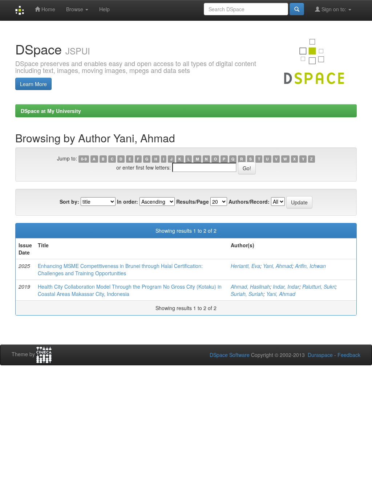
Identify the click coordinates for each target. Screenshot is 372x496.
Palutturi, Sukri (318, 286)
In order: (127, 201)
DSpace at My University (51, 110)
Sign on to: (334, 9)
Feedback (348, 354)
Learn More (33, 84)
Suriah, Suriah (247, 293)
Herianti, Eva (245, 265)
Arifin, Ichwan (310, 265)
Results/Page (192, 201)
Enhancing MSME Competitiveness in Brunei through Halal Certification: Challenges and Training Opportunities (120, 269)
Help (104, 9)
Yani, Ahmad (277, 265)
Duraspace (320, 354)
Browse (75, 9)
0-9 (84, 159)
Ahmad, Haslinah (250, 286)
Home (47, 9)
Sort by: (69, 201)
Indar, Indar (286, 286)
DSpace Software (230, 354)
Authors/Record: (249, 201)
